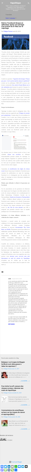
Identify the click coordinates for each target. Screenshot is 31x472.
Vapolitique (15, 3)
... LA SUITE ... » (25, 381)
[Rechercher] (29, 3)
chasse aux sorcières (14, 154)
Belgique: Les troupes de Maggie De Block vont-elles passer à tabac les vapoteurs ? (13, 364)
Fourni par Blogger (16, 462)
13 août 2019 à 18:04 (17, 278)
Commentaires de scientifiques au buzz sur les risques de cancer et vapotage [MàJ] (13, 412)
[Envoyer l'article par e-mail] (2, 272)
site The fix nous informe (15, 207)
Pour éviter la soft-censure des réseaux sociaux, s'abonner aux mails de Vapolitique (12, 388)
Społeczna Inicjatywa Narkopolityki (20, 197)
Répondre (11, 324)
